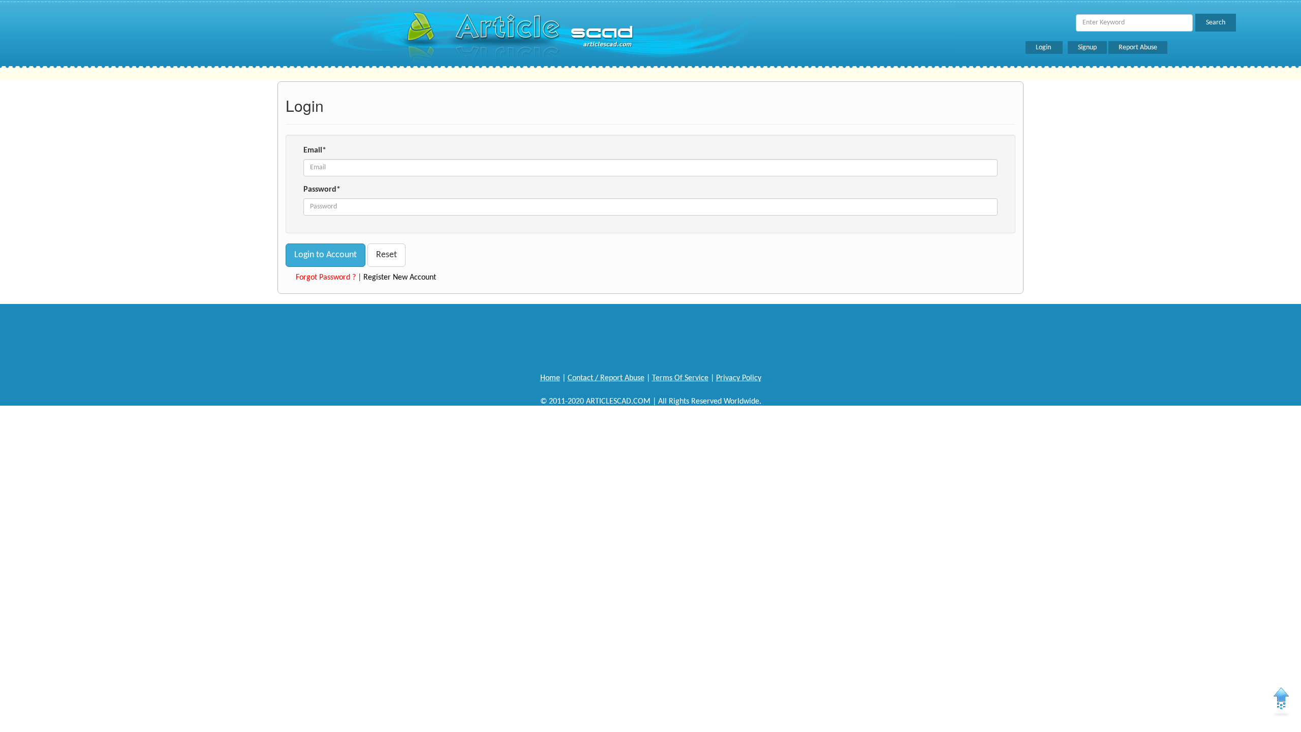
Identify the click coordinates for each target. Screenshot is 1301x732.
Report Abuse (1138, 47)
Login (1044, 47)
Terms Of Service (680, 378)
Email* (314, 150)
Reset (386, 255)
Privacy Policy (738, 378)
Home (550, 378)
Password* (321, 190)
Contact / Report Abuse (606, 378)
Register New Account (399, 277)
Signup (1087, 47)
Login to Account (325, 255)
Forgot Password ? (326, 277)
